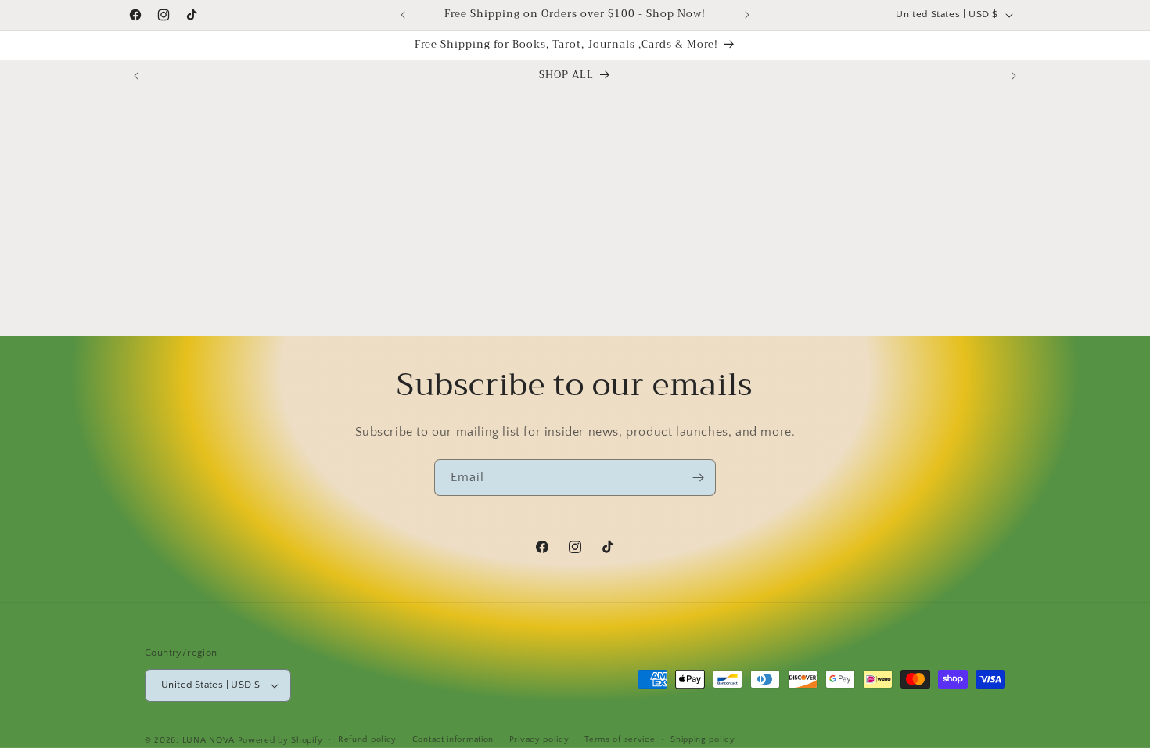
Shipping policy (702, 739)
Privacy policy (539, 739)
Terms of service (619, 739)
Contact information (453, 739)
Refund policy (367, 739)
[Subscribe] (698, 477)
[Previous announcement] (403, 15)
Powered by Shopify (280, 740)
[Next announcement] (747, 15)
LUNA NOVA (208, 740)
